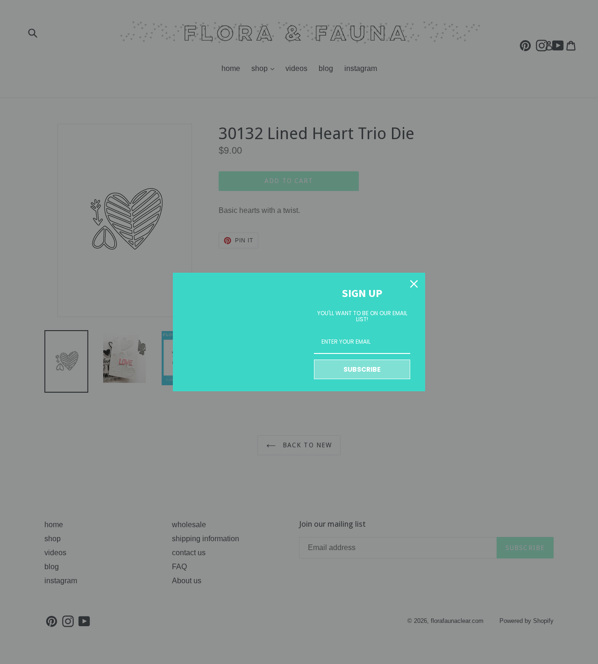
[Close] (414, 284)
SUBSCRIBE (362, 369)
